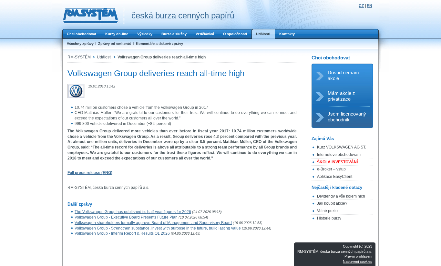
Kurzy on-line (116, 34)
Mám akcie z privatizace (341, 96)
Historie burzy (329, 218)
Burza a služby (174, 34)
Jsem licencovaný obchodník (347, 116)
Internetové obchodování (339, 154)
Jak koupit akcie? (332, 203)
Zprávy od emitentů (114, 44)
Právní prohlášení (358, 256)
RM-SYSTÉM (79, 57)
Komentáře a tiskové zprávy (159, 44)
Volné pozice (328, 211)
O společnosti (235, 34)
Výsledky (144, 34)
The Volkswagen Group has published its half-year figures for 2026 (133, 212)
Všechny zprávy (80, 44)
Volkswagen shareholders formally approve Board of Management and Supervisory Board (153, 222)
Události (263, 34)
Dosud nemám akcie (343, 75)
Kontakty (287, 34)
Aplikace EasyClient (334, 176)
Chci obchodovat (81, 34)
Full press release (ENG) (89, 172)
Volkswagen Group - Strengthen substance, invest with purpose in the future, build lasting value (158, 228)
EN (369, 6)
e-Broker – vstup (331, 169)
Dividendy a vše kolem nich (341, 196)
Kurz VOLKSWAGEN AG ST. (341, 147)
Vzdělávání (205, 34)
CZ (361, 6)
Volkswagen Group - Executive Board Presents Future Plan (126, 217)
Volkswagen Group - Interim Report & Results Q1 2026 (122, 233)
